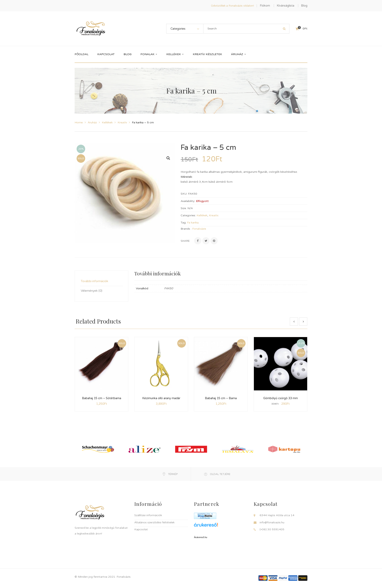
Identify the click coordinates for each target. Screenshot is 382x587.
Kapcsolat (141, 529)
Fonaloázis (199, 228)
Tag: (183, 222)
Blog (304, 5)
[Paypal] (282, 577)
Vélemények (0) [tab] (91, 291)
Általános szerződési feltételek (154, 522)
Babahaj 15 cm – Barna (221, 398)
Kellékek (107, 122)
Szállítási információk (148, 515)
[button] (168, 158)
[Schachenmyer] (98, 449)
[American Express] (292, 577)
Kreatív (122, 122)
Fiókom (265, 5)
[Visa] (273, 577)
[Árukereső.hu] (221, 526)
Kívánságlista (285, 5)
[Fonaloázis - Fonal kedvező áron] (90, 28)
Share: (185, 241)
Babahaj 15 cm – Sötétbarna (101, 398)
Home (79, 122)
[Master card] (263, 577)
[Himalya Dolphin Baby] (238, 449)
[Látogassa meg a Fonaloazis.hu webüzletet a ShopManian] (205, 515)
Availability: (188, 201)
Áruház (92, 122)
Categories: (188, 215)
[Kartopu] (284, 449)
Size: (184, 208)
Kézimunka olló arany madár (161, 398)
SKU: (184, 193)
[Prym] (191, 449)
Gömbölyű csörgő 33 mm (280, 398)
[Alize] (145, 449)
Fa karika (193, 222)
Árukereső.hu (200, 537)
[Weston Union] (302, 577)
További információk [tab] (94, 281)
